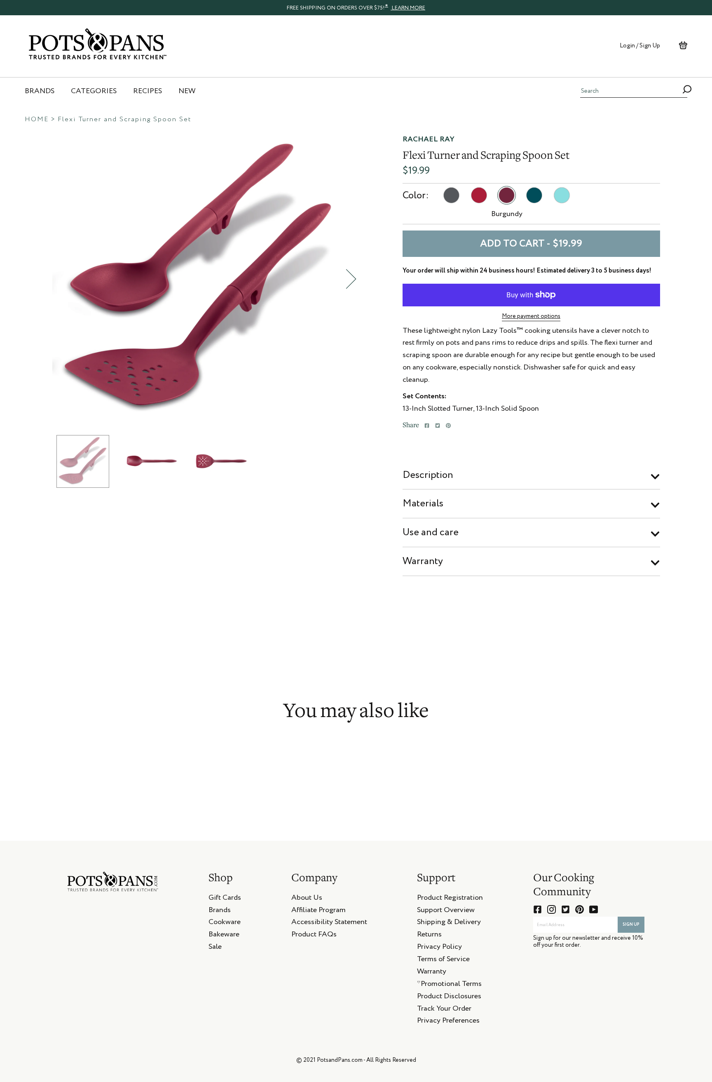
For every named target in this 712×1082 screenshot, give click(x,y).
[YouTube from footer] (593, 909)
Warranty (423, 561)
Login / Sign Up (640, 45)
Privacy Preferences (448, 1021)
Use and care (431, 532)
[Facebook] (426, 425)
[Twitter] (437, 425)
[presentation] (356, 7)
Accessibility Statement (329, 923)
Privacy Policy (439, 948)
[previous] (46, 279)
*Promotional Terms (449, 985)
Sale (215, 948)
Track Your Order (444, 1009)
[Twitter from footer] (565, 909)
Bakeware (223, 935)
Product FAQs (314, 935)
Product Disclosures (449, 997)
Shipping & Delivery (449, 923)
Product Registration (450, 899)
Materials (423, 503)
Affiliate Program (318, 911)
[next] (351, 279)
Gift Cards (224, 899)
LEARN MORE (408, 8)
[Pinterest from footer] (579, 909)
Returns (429, 935)
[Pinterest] (448, 425)
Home (37, 119)
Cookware (224, 923)
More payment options (531, 316)
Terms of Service (443, 960)
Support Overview (446, 911)
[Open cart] (683, 45)
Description (428, 475)
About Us (306, 899)
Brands (219, 911)
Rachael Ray (428, 139)
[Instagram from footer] (551, 909)
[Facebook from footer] (537, 909)
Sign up (631, 924)
